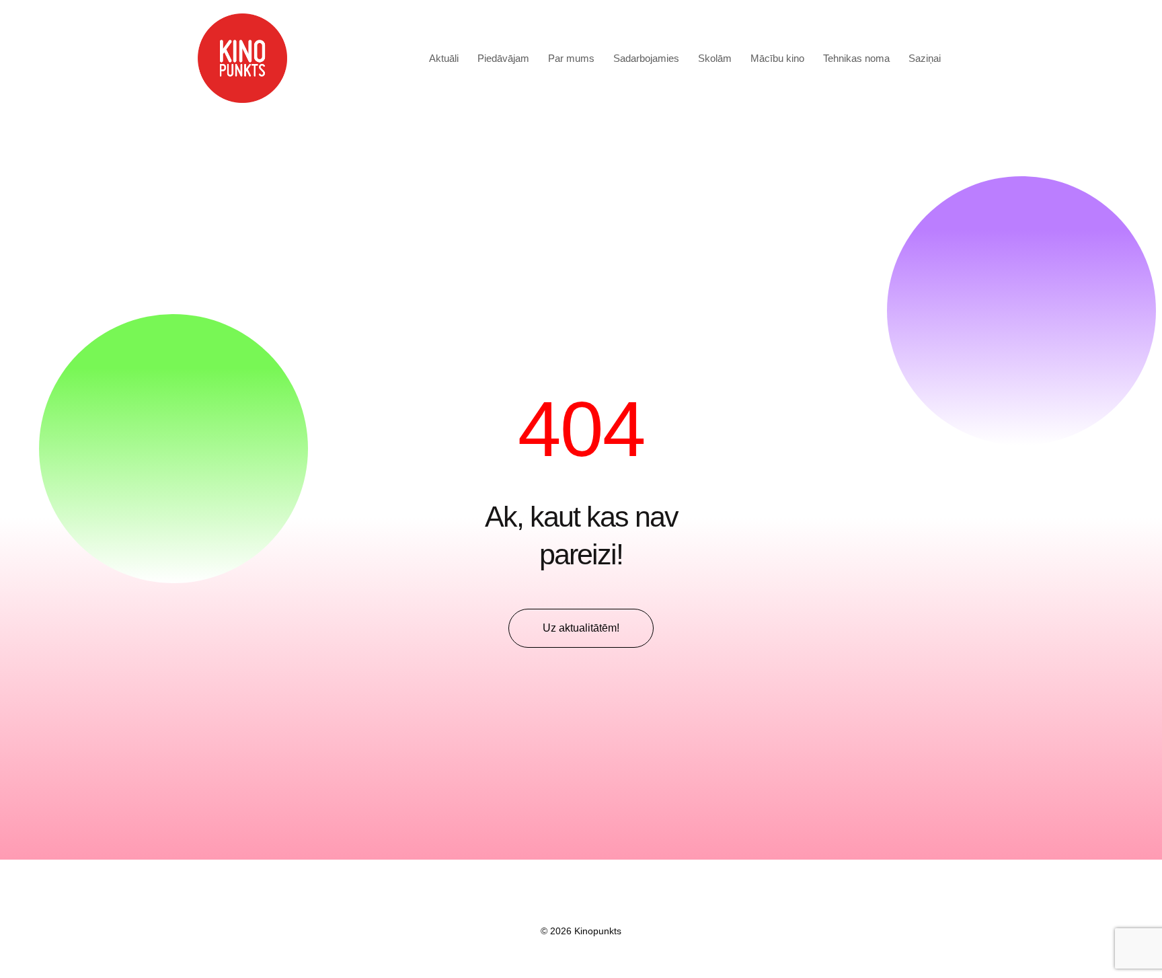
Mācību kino (777, 58)
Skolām (715, 58)
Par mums (571, 58)
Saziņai (924, 58)
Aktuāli (444, 58)
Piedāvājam (503, 58)
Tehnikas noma (856, 58)
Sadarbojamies (646, 58)
